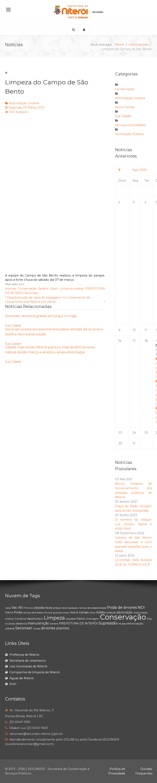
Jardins (43, 288)
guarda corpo (61, 612)
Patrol (9, 612)
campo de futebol (33, 612)
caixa (92, 612)
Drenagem (92, 618)
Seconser (31, 293)
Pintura (28, 607)
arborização (124, 612)
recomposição (70, 607)
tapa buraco (35, 618)
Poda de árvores (122, 607)
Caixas (36, 628)
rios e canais (79, 612)
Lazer (54, 288)
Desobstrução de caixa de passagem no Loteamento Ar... (49, 297)
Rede (48, 607)
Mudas (122, 623)
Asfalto (101, 612)
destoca (21, 623)
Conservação (27, 288)
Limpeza (66, 288)
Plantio (80, 618)
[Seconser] (78, 12)
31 (134, 443)
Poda (18, 612)
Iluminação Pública (129, 134)
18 (146, 341)
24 (134, 432)
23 (120, 432)
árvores (10, 288)
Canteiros (20, 618)
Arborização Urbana (24, 103)
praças (79, 288)
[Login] (84, 29)
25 (146, 432)
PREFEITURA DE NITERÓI (78, 623)
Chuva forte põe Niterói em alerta (30, 302)
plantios (62, 628)
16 (119, 341)
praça (57, 607)
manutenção (38, 623)
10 (134, 330)
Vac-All (17, 608)
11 (146, 330)
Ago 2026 (139, 170)
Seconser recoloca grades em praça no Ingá (40, 316)
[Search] (73, 29)
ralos (8, 607)
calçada (39, 608)
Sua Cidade (13, 325)
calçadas (70, 618)
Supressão (108, 623)
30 (120, 443)
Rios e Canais (124, 107)
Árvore (48, 612)
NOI (141, 607)
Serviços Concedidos (130, 125)
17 (134, 341)
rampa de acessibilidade (92, 607)
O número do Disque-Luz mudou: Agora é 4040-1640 (133, 524)
